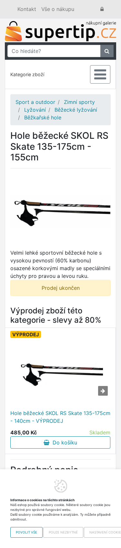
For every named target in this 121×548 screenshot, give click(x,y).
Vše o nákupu (57, 9)
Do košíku (63, 442)
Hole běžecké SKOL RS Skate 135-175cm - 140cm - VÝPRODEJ (60, 417)
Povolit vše (26, 532)
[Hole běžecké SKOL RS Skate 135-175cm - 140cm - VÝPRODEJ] (60, 373)
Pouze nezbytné (63, 532)
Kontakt (26, 9)
